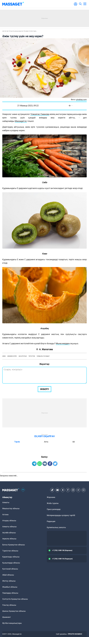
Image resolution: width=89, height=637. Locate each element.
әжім (4, 356)
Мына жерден (63, 343)
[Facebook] (68, 490)
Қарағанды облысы (10, 557)
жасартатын (23, 356)
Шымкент (6, 617)
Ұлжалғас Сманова (39, 114)
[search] (80, 4)
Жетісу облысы (9, 581)
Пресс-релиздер (53, 509)
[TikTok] (52, 490)
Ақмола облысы (9, 539)
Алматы (5, 502)
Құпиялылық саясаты (56, 527)
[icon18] (23, 490)
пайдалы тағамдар (43, 356)
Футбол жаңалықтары (12, 623)
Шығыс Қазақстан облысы (14, 611)
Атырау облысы (9, 520)
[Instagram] (73, 490)
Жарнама (51, 497)
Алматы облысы (9, 526)
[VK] (63, 490)
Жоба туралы (53, 503)
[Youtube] (57, 490)
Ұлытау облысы (9, 605)
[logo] (13, 4)
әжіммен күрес (12, 356)
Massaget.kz (21, 121)
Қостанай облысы (10, 569)
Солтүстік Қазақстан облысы (15, 599)
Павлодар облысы (10, 593)
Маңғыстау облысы (10, 508)
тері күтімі (32, 356)
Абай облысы (8, 575)
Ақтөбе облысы (9, 533)
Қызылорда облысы (11, 563)
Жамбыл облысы (9, 587)
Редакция (51, 521)
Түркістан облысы (10, 551)
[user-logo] (75, 5)
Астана (5, 514)
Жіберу (44, 389)
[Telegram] (78, 490)
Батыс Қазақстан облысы (13, 545)
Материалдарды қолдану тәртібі (61, 515)
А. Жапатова (46, 349)
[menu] (85, 4)
